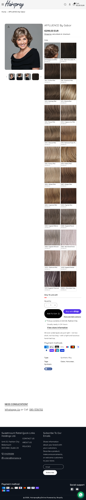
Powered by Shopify (55, 498)
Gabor (63, 361)
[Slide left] (6, 77)
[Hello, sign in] (70, 4)
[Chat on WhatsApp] (81, 495)
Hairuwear (70, 361)
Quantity (47, 301)
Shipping (47, 34)
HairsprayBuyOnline (38, 498)
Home (4, 12)
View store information (57, 327)
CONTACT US (28, 438)
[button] (3, 4)
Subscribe (50, 473)
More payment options (72, 317)
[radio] (52, 53)
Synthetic (48, 364)
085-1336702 (36, 409)
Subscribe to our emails (52, 434)
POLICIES (26, 446)
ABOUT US (27, 442)
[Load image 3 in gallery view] (27, 76)
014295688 (9, 454)
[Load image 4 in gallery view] (35, 76)
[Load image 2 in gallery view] (19, 76)
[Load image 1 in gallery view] (11, 76)
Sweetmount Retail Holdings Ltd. (12, 434)
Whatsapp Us (12, 409)
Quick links (28, 433)
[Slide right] (41, 77)
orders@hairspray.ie (12, 458)
